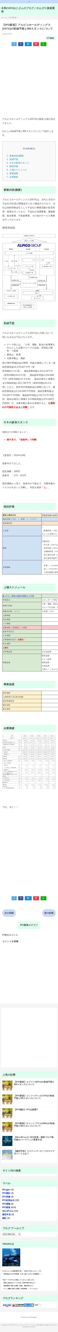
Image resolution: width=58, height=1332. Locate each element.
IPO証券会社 (8, 1200)
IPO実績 (6, 1196)
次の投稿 (9, 913)
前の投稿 (48, 913)
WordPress (8, 1211)
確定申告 (6, 1214)
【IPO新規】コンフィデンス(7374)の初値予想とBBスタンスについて (34, 1096)
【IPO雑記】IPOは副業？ (26, 1109)
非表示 (31, 148)
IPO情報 (6, 1204)
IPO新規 (50, 38)
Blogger (6, 1189)
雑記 (4, 1218)
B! (28, 44)
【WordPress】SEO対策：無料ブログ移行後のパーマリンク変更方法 (34, 1138)
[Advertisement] (29, 78)
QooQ (33, 1327)
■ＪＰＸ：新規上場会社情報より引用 (18, 596)
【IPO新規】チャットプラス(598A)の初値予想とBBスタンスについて (34, 1124)
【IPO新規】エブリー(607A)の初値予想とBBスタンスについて (34, 1083)
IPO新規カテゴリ (29, 925)
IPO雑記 (6, 1193)
